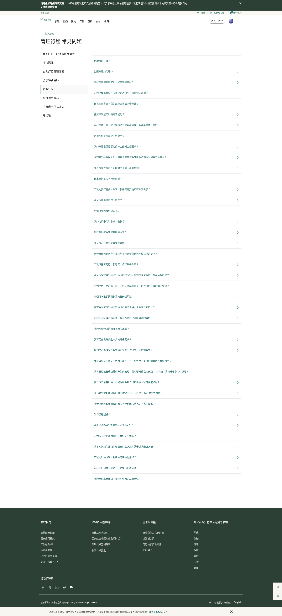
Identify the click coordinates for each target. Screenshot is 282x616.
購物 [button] (73, 21)
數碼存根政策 (155, 611)
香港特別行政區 (222, 602)
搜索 (203, 13)
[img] (240, 3)
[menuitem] (64, 54)
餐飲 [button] (90, 21)
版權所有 (45, 602)
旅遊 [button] (65, 21)
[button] (231, 611)
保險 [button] (81, 21)
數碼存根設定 (99, 550)
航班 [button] (57, 21)
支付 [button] (98, 21)
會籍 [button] (106, 21)
